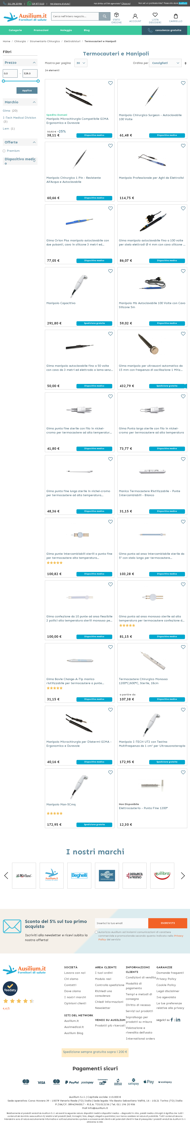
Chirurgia (20, 41)
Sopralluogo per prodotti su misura (139, 1019)
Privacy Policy (166, 979)
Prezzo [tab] (11, 62)
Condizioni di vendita (141, 977)
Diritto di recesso (138, 1005)
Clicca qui (126, 3)
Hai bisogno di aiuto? (60, 4)
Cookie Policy (166, 985)
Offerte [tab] (11, 142)
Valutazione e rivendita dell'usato (139, 1030)
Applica (27, 90)
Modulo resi (103, 979)
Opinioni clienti (75, 1003)
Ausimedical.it (74, 1027)
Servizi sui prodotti (139, 1011)
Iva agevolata (166, 997)
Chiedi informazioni (109, 1002)
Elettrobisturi (72, 41)
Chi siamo (71, 979)
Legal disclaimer (167, 991)
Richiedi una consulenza (103, 993)
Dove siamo (72, 991)
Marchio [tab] (11, 102)
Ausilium (183, 3)
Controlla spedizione (109, 985)
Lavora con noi (74, 973)
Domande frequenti (170, 973)
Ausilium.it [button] (71, 1021)
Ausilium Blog (73, 1033)
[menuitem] (15, 30)
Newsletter (102, 1008)
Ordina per (140, 63)
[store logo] (25, 17)
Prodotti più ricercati (110, 1025)
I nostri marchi (75, 997)
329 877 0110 (38, 4)
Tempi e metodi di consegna (139, 996)
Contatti (70, 985)
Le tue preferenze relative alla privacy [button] (170, 1006)
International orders (140, 1038)
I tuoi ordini (103, 973)
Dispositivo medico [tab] (20, 161)
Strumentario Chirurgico (45, 41)
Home (7, 41)
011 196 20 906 (14, 4)
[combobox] (80, 16)
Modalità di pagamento (134, 986)
